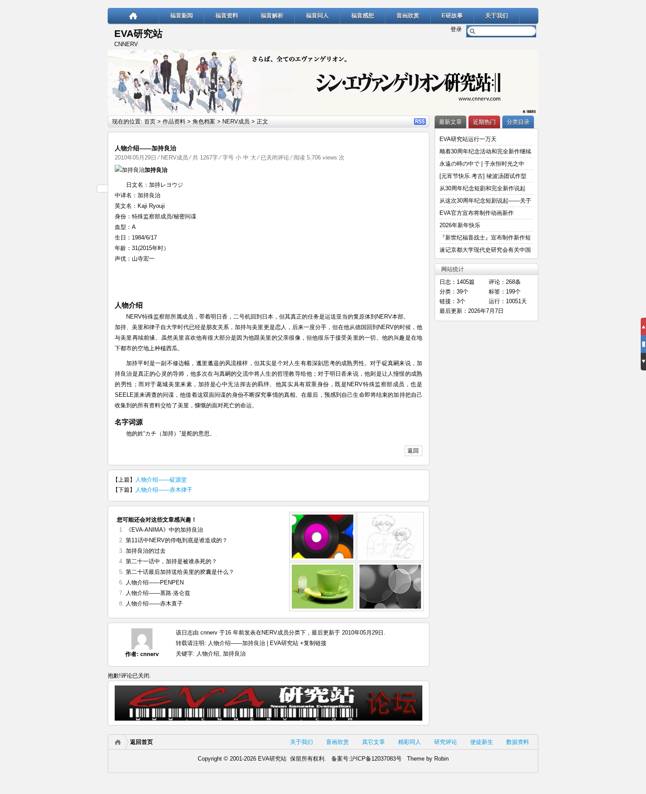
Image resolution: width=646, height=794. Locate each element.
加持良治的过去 (146, 550)
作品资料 (174, 121)
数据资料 (517, 742)
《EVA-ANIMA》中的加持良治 (164, 529)
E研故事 (452, 15)
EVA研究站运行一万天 (468, 139)
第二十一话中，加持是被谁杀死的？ (171, 561)
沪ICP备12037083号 (376, 758)
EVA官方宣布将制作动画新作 (476, 213)
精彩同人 (409, 742)
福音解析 (272, 15)
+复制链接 (312, 643)
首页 (150, 121)
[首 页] (133, 15)
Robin (441, 758)
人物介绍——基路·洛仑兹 (158, 593)
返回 (413, 450)
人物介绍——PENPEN (155, 582)
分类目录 (518, 122)
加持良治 (234, 653)
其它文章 (373, 742)
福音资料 (226, 15)
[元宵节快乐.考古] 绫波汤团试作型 (482, 176)
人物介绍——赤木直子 (154, 603)
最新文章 (450, 122)
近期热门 (484, 122)
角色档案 (203, 121)
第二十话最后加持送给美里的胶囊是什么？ (180, 572)
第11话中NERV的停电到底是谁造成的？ (177, 540)
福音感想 (362, 15)
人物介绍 (207, 653)
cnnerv (149, 654)
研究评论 (445, 742)
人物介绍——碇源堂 (161, 479)
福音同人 (317, 15)
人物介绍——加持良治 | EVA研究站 (253, 643)
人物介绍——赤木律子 (163, 489)
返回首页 (141, 742)
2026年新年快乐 (459, 225)
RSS (420, 121)
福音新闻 (181, 15)
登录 (456, 29)
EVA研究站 (138, 33)
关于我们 (496, 15)
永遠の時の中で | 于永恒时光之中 (482, 163)
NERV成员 (236, 121)
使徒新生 (481, 742)
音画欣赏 (407, 15)
